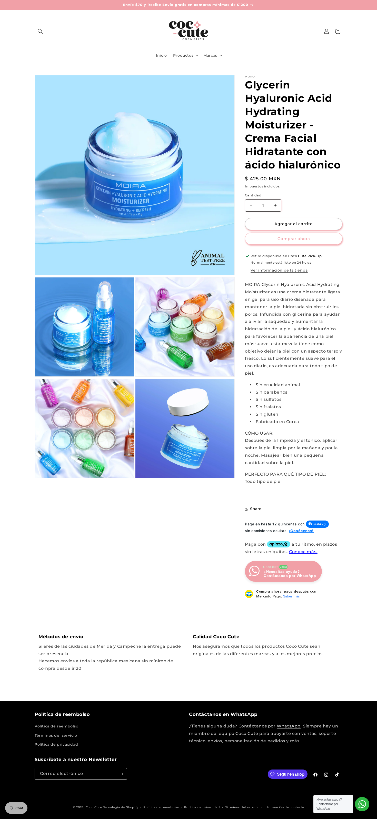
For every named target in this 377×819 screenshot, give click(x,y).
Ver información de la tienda (279, 270)
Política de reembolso (56, 726)
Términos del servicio (56, 735)
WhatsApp (289, 726)
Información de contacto (284, 807)
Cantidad (253, 195)
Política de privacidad (56, 744)
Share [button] (256, 508)
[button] (40, 31)
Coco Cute (94, 807)
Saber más (291, 596)
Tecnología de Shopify (120, 807)
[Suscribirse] (121, 774)
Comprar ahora (293, 238)
